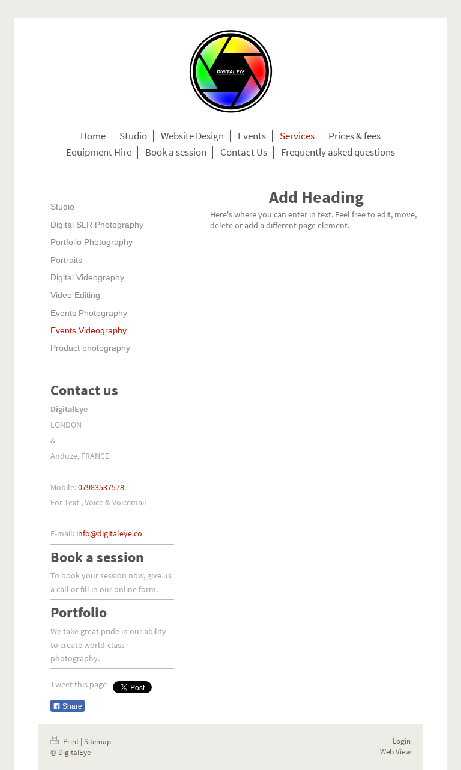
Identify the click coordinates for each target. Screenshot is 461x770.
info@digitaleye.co (109, 533)
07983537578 (101, 487)
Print (70, 741)
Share (71, 706)
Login (402, 741)
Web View (395, 752)
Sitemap (97, 741)
